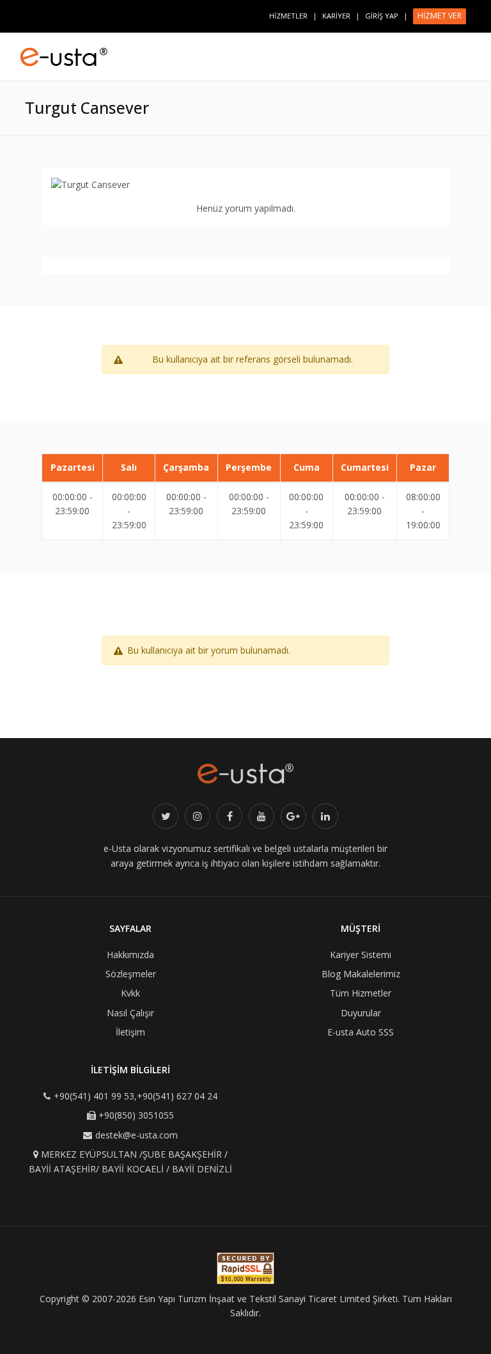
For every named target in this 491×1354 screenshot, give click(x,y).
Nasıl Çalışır (130, 1013)
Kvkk (130, 993)
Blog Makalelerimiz (361, 974)
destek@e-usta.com (136, 1135)
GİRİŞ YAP (381, 15)
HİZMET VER (439, 15)
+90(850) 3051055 (136, 1115)
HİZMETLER (288, 15)
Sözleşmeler (130, 974)
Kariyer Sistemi (360, 955)
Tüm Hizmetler (360, 993)
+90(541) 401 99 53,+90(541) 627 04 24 (135, 1096)
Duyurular (361, 1013)
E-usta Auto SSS (360, 1032)
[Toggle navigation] (469, 51)
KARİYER (336, 15)
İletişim (130, 1032)
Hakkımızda (130, 955)
